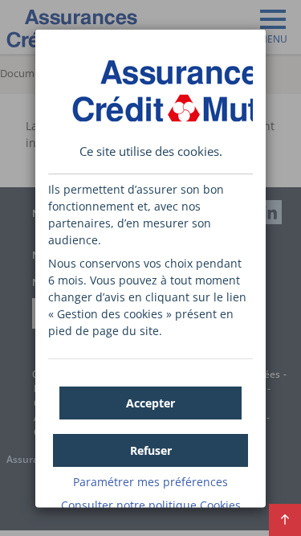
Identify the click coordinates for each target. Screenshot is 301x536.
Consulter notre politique (151, 504)
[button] (150, 402)
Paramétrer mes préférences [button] (150, 481)
